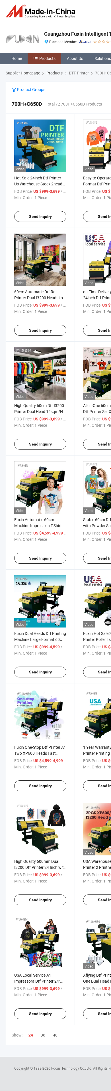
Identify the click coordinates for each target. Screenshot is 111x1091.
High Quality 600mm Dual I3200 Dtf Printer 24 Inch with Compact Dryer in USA (40, 867)
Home (16, 58)
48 (55, 1035)
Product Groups (30, 89)
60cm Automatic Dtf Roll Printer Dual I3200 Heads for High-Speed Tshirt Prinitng (39, 297)
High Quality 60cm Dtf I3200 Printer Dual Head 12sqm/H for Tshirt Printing (39, 411)
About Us (75, 58)
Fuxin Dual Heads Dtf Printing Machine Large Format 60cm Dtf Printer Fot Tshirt (40, 639)
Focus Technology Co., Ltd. (72, 1068)
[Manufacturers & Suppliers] (41, 11)
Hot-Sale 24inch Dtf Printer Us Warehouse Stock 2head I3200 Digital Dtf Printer (38, 184)
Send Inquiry (40, 216)
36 (43, 1035)
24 (30, 1035)
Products (47, 58)
